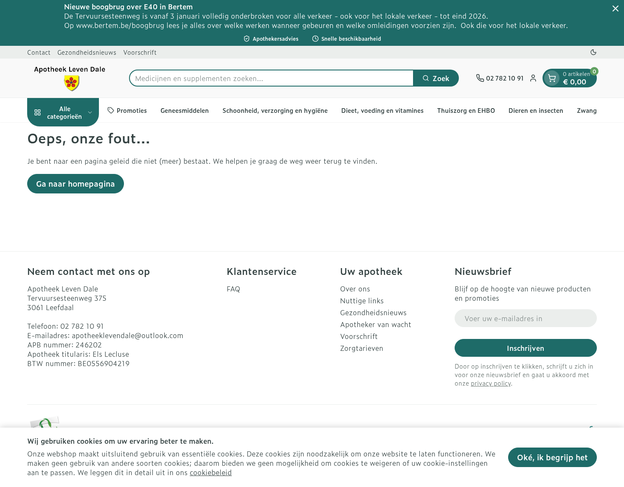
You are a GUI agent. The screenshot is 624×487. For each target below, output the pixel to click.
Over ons (355, 288)
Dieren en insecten (536, 110)
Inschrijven (525, 348)
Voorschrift (140, 52)
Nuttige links (362, 300)
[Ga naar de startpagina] (69, 78)
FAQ (233, 288)
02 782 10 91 (82, 326)
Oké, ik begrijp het (552, 457)
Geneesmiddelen (184, 110)
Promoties (132, 110)
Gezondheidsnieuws (86, 52)
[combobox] (271, 78)
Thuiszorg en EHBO (466, 110)
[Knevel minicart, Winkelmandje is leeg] (551, 78)
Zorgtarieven (361, 348)
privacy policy (491, 382)
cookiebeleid (211, 472)
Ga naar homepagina (75, 183)
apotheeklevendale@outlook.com (127, 335)
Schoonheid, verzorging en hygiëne (275, 110)
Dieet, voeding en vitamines (382, 110)
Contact (39, 52)
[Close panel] (615, 8)
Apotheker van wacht (375, 324)
